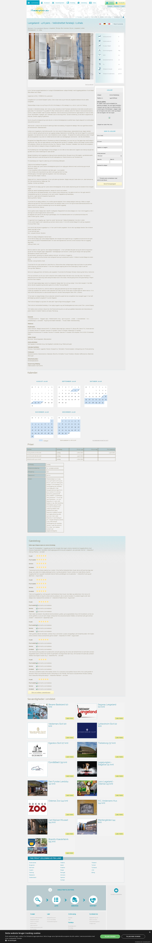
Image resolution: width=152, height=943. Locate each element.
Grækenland (32, 877)
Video (94, 2)
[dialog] (76, 936)
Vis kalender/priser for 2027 (100, 440)
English (110, 6)
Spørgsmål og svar (34, 919)
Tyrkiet (94, 865)
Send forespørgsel (110, 184)
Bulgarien (32, 865)
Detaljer (19, 938)
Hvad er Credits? (34, 921)
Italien (62, 865)
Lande (86, 17)
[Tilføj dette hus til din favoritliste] (118, 24)
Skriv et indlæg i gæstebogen (40, 692)
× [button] (149, 932)
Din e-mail (100, 135)
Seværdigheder (72, 926)
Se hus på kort (89, 84)
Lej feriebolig (34, 2)
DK (110, 24)
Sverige (62, 880)
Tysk (69, 919)
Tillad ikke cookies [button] (133, 936)
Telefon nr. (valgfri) (102, 147)
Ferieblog (70, 928)
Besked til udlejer (102, 165)
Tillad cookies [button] (110, 936)
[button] (51, 940)
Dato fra (99, 159)
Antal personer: (101, 153)
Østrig (93, 872)
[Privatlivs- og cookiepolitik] (123, 17)
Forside (79, 17)
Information (94, 17)
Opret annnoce (93, 919)
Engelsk (70, 917)
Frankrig (31, 872)
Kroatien (62, 867)
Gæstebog (84, 2)
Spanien (62, 877)
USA (93, 870)
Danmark (31, 867)
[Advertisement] (109, 231)
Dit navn (99, 141)
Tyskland (94, 867)
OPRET (111, 2)
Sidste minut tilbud (106, 17)
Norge (62, 870)
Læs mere (69, 718)
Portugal (62, 872)
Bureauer (47, 2)
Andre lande (32, 862)
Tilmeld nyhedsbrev (116, 894)
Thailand (94, 862)
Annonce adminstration (36, 917)
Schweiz (62, 875)
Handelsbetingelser (52, 921)
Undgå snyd (92, 923)
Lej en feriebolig (51, 919)
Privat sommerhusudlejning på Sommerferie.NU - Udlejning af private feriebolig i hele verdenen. (40, 10)
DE (106, 24)
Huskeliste (117, 17)
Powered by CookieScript (142, 942)
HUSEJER (121, 2)
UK (101, 24)
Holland (62, 862)
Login (122, 6)
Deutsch (116, 6)
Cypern (31, 870)
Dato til (112, 159)
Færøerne (32, 875)
